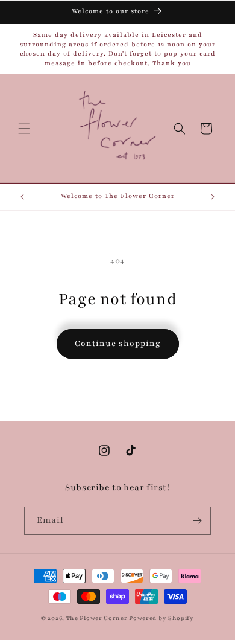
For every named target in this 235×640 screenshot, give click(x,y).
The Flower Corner (98, 618)
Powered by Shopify (161, 618)
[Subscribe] (197, 521)
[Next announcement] (212, 197)
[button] (24, 128)
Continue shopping (118, 343)
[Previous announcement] (22, 197)
